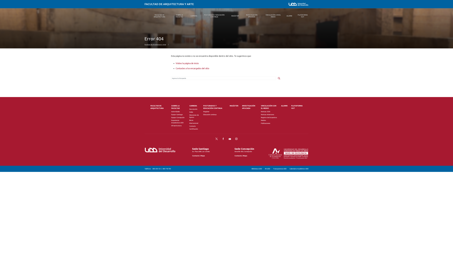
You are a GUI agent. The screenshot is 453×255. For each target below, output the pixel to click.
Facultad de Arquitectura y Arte (169, 4)
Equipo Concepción (178, 117)
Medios (263, 120)
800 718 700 (167, 169)
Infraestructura (176, 125)
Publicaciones (265, 123)
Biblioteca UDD (257, 169)
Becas (191, 120)
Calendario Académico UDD (298, 169)
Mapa (203, 156)
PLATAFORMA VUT (297, 107)
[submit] (279, 78)
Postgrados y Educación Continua (212, 107)
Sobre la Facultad (175, 107)
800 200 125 (157, 169)
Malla (191, 112)
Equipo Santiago (177, 114)
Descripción (193, 109)
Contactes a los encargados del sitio (192, 68)
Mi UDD (267, 169)
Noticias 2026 (265, 111)
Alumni (284, 106)
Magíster (206, 111)
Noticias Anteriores (267, 114)
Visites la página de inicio (187, 63)
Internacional (193, 123)
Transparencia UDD (280, 169)
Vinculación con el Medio (268, 107)
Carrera (193, 106)
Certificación (193, 129)
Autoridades (175, 111)
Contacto (192, 126)
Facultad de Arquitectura (157, 107)
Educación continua (209, 114)
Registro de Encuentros (269, 117)
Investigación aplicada (248, 107)
